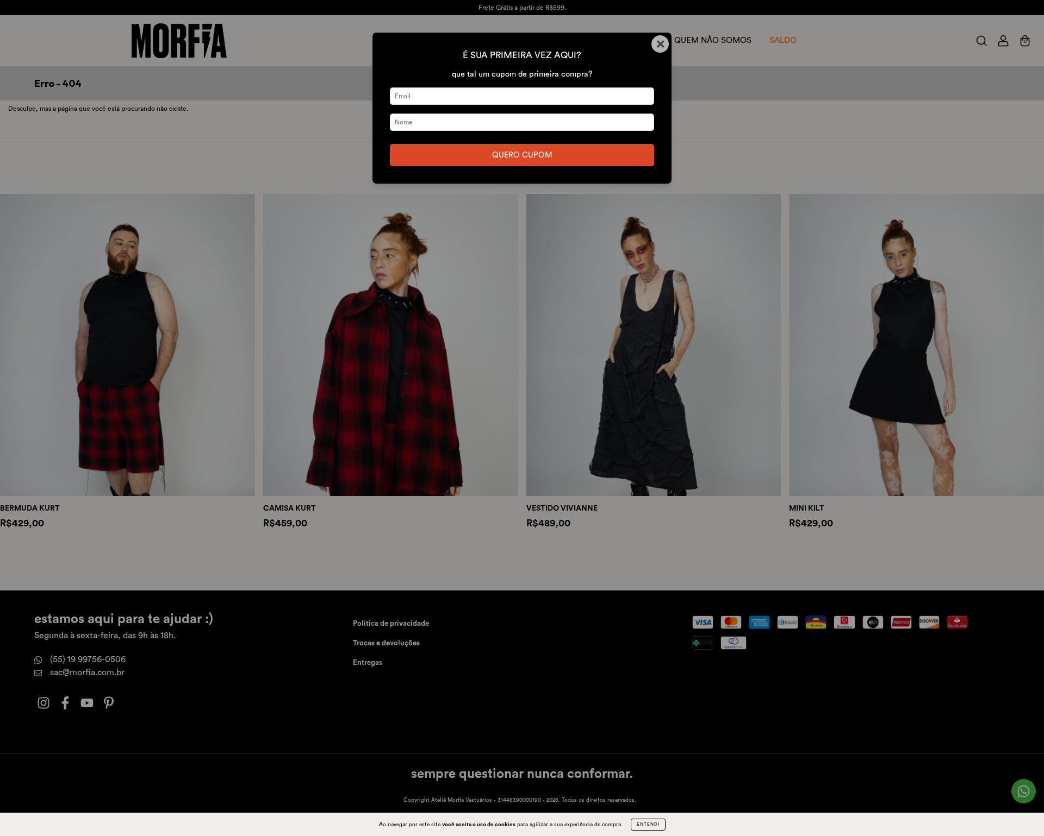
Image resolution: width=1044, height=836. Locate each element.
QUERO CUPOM (522, 155)
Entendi (648, 824)
